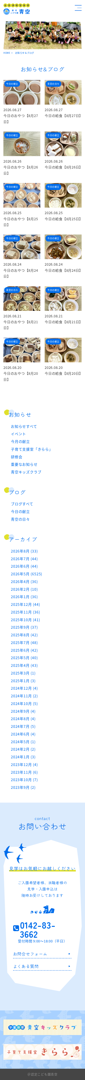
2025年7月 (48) (24, 642)
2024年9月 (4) (23, 711)
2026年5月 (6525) (26, 573)
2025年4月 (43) (24, 665)
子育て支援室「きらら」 (32, 449)
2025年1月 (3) (23, 680)
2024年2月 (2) (23, 749)
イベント (18, 433)
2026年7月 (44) (24, 558)
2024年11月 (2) (24, 695)
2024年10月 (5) (24, 703)
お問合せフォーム (30, 954)
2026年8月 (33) (24, 551)
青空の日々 (20, 519)
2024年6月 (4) (23, 734)
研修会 (16, 456)
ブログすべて (22, 503)
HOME (6, 52)
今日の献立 (20, 511)
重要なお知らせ (24, 464)
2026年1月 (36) (24, 596)
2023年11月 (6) (24, 772)
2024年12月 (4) (24, 688)
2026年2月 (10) (24, 589)
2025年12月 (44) (25, 604)
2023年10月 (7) (24, 779)
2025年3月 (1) (23, 673)
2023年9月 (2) (23, 787)
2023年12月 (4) (24, 764)
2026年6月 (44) (24, 566)
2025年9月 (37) (24, 627)
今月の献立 (20, 441)
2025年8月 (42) (24, 634)
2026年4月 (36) (24, 581)
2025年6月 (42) (24, 650)
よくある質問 (26, 966)
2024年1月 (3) (23, 756)
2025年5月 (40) (24, 657)
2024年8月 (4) (23, 718)
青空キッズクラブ (26, 472)
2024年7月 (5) (23, 726)
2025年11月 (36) (25, 612)
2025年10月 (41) (25, 619)
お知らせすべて (24, 426)
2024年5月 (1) (23, 741)
